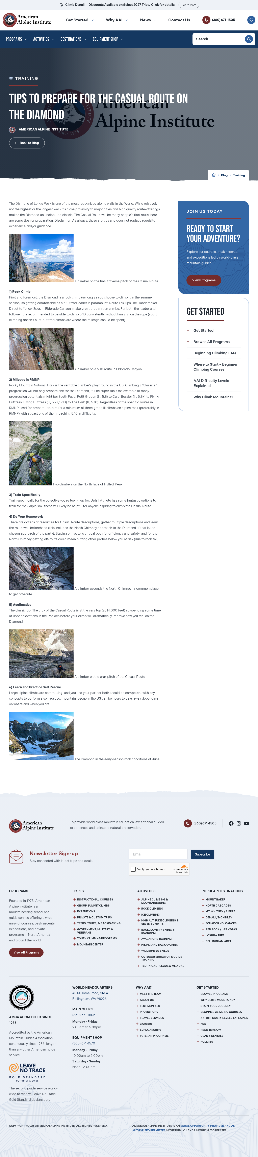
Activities (41, 39)
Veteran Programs (154, 1035)
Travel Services (152, 1017)
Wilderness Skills (155, 950)
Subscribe (202, 854)
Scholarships (150, 1029)
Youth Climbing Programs (97, 938)
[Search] (249, 39)
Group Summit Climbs (93, 905)
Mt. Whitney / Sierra (221, 911)
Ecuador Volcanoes (221, 923)
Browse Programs (215, 993)
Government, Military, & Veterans (95, 931)
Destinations (70, 39)
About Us (147, 1000)
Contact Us (179, 20)
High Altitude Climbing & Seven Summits (160, 922)
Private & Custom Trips (94, 917)
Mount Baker (215, 899)
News (145, 20)
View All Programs (26, 952)
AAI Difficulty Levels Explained (224, 1017)
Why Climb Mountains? (218, 1000)
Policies (207, 1041)
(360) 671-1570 (83, 1043)
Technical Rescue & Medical (162, 965)
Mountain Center (90, 944)
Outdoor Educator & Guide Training (161, 958)
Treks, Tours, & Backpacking (99, 923)
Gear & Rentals (212, 1035)
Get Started (77, 20)
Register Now (211, 1029)
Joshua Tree (215, 935)
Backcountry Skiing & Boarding (158, 931)
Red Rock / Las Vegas (221, 929)
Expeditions (86, 911)
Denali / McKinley (219, 917)
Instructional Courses (95, 899)
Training (239, 175)
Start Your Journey (216, 1006)
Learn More (189, 5)
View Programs (203, 280)
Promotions (149, 1011)
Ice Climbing (150, 914)
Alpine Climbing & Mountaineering (154, 901)
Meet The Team (150, 993)
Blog (224, 175)
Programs (14, 39)
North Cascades (218, 905)
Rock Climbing (152, 908)
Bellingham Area (219, 941)
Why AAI (114, 20)
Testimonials (150, 1006)
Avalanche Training (156, 938)
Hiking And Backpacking (159, 944)
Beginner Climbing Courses (221, 1011)
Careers (146, 1023)
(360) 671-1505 (223, 20)
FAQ (203, 1023)
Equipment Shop (105, 39)
